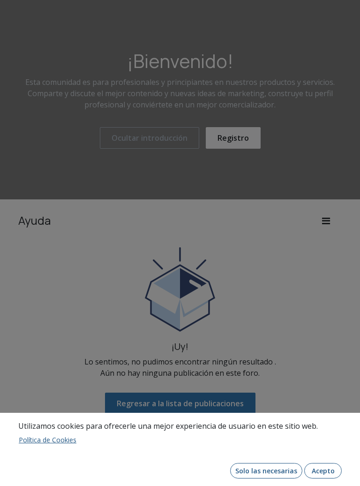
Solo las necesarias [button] (266, 470)
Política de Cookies (47, 439)
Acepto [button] (323, 470)
